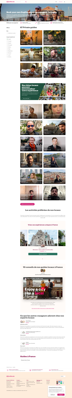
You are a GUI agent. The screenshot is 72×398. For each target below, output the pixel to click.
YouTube (47, 383)
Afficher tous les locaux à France (27, 204)
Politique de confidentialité (17, 390)
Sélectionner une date (11, 33)
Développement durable (10, 383)
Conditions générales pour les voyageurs (21, 386)
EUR (56, 1)
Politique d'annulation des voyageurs (21, 384)
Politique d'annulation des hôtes (30, 383)
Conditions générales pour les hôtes (30, 385)
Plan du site (25, 390)
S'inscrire (60, 1)
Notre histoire (9, 381)
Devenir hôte (28, 386)
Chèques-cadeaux (9, 386)
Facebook (48, 381)
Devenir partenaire (9, 387)
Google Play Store (39, 383)
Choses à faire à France (25, 360)
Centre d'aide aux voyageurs (19, 382)
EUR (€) (62, 376)
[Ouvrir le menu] (64, 2)
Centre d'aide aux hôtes (30, 381)
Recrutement (9, 382)
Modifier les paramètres (53, 394)
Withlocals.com (11, 390)
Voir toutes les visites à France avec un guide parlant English (43, 308)
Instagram (48, 382)
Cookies (22, 390)
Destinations (9, 384)
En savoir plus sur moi (37, 43)
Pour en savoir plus (26, 98)
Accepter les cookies (61, 394)
